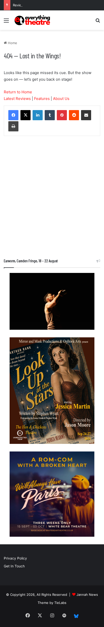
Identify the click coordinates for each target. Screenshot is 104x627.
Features (42, 98)
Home (12, 43)
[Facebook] (13, 115)
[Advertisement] (52, 198)
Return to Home (18, 92)
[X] (25, 115)
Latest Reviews (17, 98)
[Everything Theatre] (33, 20)
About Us (61, 98)
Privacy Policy (15, 558)
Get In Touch (14, 566)
